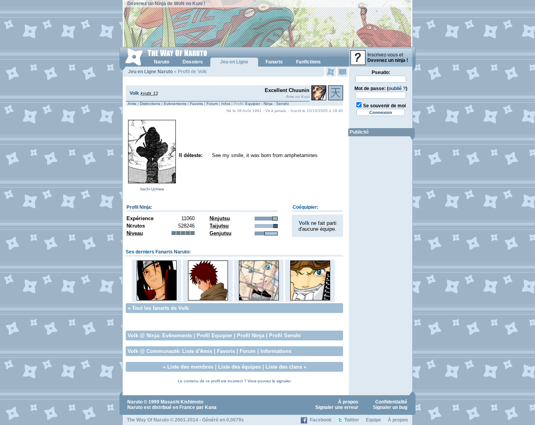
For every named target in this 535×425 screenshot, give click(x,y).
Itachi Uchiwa (152, 189)
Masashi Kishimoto (182, 402)
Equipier (252, 103)
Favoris (196, 103)
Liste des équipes (239, 367)
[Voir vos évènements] (330, 72)
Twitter (351, 420)
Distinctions (150, 103)
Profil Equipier (214, 335)
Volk (134, 93)
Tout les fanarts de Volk (160, 308)
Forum (212, 103)
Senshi (282, 103)
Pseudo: (381, 72)
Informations (275, 351)
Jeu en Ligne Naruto (150, 71)
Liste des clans (284, 367)
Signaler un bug (390, 407)
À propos (348, 402)
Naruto (135, 402)
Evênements (177, 335)
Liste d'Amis (197, 351)
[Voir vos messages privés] (342, 72)
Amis (132, 103)
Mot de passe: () (380, 88)
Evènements (175, 103)
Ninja (268, 103)
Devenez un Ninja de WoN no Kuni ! (166, 3)
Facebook (321, 420)
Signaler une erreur (336, 407)
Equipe (373, 420)
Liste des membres (190, 367)
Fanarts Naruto (172, 252)
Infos (225, 103)
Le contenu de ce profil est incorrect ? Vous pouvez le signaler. (234, 381)
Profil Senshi (285, 335)
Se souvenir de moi (384, 106)
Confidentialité (391, 402)
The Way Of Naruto (148, 420)
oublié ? (397, 88)
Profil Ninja (139, 207)
